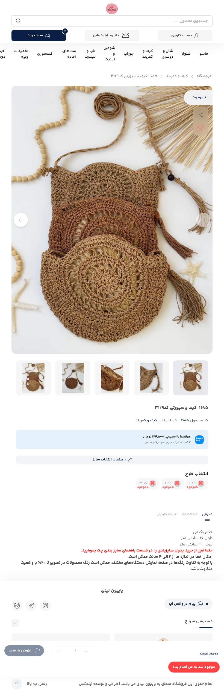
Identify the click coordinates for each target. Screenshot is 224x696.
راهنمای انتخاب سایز (109, 460)
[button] (21, 220)
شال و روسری (167, 54)
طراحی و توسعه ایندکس (98, 684)
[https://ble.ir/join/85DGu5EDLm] (16, 605)
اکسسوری (45, 54)
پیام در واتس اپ (182, 604)
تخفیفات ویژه (21, 54)
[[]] (31, 605)
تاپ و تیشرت (90, 54)
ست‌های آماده (69, 54)
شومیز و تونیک (109, 54)
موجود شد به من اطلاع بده (194, 667)
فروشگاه (204, 76)
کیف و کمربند (147, 54)
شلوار (186, 54)
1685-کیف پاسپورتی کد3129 (134, 76)
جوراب (129, 54)
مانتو (203, 54)
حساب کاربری (181, 36)
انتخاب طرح (196, 473)
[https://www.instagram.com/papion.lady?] (45, 605)
